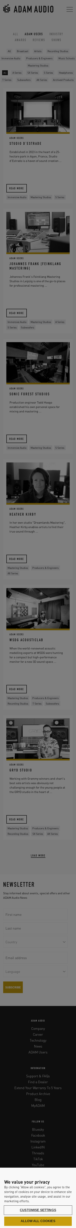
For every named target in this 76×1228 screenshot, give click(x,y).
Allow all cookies (38, 1221)
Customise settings (38, 1210)
